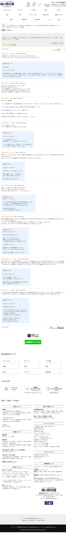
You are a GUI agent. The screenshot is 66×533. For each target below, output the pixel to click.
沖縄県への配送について (40, 441)
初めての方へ (47, 4)
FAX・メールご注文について (41, 433)
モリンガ (20, 10)
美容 (59, 10)
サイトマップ (37, 458)
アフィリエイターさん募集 (41, 444)
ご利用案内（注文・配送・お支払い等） (45, 426)
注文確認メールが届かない (41, 439)
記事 (11, 19)
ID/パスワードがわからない (41, 436)
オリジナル (6, 361)
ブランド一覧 (33, 14)
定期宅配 (24, 19)
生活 (20, 14)
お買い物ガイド (55, 4)
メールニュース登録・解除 (41, 443)
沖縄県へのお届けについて (9, 461)
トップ (3, 24)
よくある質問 (46, 527)
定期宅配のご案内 (38, 431)
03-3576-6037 (51, 496)
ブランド (27, 372)
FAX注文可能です (54, 392)
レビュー (50, 19)
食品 (7, 14)
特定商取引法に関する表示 (41, 455)
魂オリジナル (7, 10)
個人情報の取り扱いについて (42, 456)
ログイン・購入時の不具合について (43, 438)
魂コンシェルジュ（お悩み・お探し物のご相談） (47, 446)
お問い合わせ (63, 4)
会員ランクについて (39, 429)
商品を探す (46, 14)
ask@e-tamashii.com (51, 498)
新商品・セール (59, 14)
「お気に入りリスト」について (42, 434)
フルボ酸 (33, 10)
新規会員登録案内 (38, 428)
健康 (46, 10)
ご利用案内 (37, 19)
